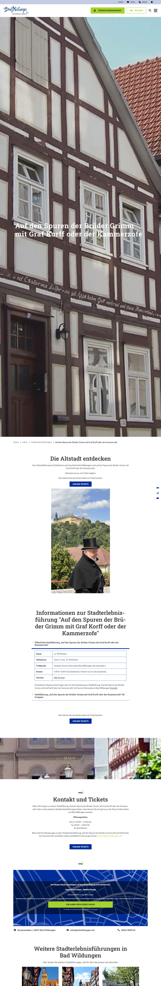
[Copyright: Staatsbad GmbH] (159, 777)
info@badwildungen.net (82, 930)
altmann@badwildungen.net (110, 836)
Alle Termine (59, 677)
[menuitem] (120, 2)
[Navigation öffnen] (156, 10)
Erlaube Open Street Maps (80, 904)
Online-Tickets (81, 484)
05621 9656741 (128, 930)
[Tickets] (157, 498)
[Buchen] (157, 487)
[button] (152, 2)
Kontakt (114, 688)
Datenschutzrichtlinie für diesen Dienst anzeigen (80, 894)
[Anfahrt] (157, 493)
